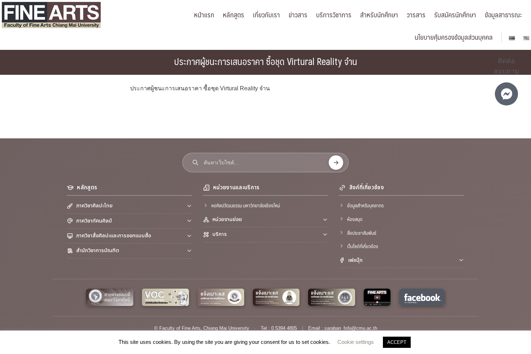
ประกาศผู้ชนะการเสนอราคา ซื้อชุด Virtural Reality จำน (265, 61)
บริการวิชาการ (333, 14)
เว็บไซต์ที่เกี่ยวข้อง (362, 246)
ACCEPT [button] (396, 342)
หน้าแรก (204, 14)
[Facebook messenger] (506, 93)
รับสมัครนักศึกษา (455, 14)
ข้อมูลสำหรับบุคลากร (365, 205)
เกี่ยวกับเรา (266, 14)
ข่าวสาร (298, 14)
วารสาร (416, 14)
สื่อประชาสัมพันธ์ (361, 232)
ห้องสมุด (354, 219)
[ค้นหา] (336, 162)
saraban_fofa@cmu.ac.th (350, 328)
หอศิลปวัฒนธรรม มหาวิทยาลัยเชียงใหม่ (245, 205)
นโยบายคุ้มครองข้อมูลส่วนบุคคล (454, 37)
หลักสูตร (233, 14)
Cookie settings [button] (355, 342)
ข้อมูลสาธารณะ (503, 14)
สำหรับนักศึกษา (379, 14)
